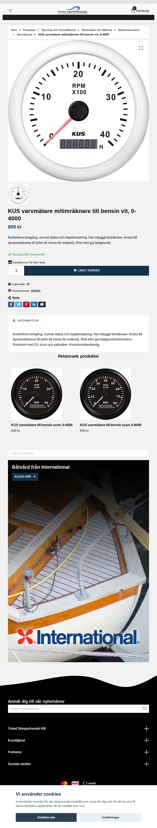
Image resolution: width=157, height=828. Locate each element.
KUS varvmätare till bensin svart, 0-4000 (42, 425)
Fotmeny (15, 752)
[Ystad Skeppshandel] (72, 10)
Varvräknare (25, 34)
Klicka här (23, 476)
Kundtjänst (16, 740)
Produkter (29, 30)
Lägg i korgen (89, 270)
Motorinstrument (128, 30)
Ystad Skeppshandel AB (27, 728)
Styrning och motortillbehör (58, 30)
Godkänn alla (46, 817)
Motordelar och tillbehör (97, 30)
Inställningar (110, 817)
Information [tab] (27, 320)
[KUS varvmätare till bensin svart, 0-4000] (44, 394)
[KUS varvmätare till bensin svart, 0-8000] (113, 394)
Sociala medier (19, 764)
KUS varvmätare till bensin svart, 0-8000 (110, 425)
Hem (14, 30)
